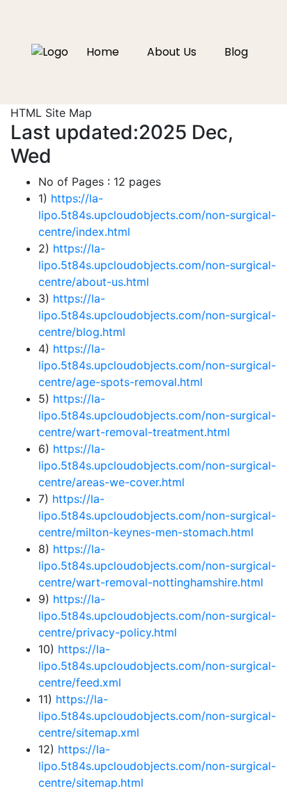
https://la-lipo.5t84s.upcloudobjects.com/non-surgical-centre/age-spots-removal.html (157, 365)
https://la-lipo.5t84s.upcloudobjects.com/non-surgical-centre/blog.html (157, 315)
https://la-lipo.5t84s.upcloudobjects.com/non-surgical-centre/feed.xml (157, 665)
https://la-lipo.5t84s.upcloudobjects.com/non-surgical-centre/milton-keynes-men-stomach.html (157, 515)
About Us (171, 52)
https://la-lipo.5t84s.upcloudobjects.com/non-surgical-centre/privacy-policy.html (157, 615)
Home (102, 52)
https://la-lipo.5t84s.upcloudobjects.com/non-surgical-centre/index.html (157, 215)
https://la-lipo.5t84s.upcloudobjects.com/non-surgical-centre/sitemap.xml (157, 715)
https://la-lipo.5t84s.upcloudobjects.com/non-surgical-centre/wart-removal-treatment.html (157, 415)
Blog (236, 52)
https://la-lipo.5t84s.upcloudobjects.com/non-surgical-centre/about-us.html (157, 265)
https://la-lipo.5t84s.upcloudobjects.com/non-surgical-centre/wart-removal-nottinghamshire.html (157, 565)
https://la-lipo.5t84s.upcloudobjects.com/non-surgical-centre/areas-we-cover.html (157, 465)
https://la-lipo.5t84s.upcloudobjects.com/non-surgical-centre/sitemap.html (157, 765)
